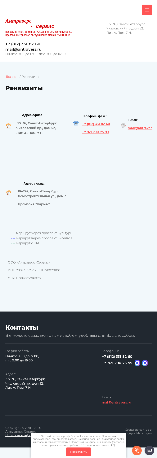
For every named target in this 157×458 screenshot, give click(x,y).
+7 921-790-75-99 (95, 132)
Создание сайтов (137, 429)
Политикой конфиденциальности (91, 442)
